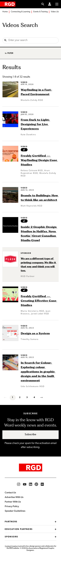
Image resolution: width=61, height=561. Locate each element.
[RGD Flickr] (42, 484)
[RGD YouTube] (24, 484)
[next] (42, 397)
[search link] (43, 4)
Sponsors (11, 537)
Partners (11, 522)
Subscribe (30, 434)
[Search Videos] (5, 40)
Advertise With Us (14, 497)
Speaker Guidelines (15, 510)
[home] (7, 4)
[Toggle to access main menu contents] (57, 4)
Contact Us (10, 492)
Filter (10, 53)
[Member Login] (49, 4)
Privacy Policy (12, 506)
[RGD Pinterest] (36, 484)
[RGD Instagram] (18, 484)
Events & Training (40, 12)
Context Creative (11, 546)
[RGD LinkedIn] (30, 484)
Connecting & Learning (20, 12)
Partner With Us (13, 501)
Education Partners (19, 529)
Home (5, 12)
